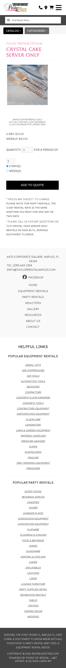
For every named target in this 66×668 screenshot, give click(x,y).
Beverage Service (33, 496)
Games (33, 545)
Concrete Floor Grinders (33, 397)
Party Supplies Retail (33, 589)
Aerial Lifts (33, 365)
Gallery (33, 309)
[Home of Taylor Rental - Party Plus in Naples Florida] (16, 8)
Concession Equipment (33, 518)
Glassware (33, 551)
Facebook (35, 277)
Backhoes (33, 386)
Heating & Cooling (33, 556)
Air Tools (33, 375)
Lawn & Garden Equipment (33, 430)
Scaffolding (33, 452)
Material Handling (33, 435)
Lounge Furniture (33, 583)
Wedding (33, 616)
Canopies (33, 502)
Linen (33, 578)
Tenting (33, 605)
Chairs (33, 507)
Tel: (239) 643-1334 (19, 265)
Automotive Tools (33, 381)
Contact (33, 327)
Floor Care (33, 419)
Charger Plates (33, 513)
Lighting (33, 573)
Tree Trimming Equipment (33, 462)
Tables (33, 600)
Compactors (33, 392)
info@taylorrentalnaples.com (31, 269)
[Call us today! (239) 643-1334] (41, 7)
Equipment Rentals (33, 291)
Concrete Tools (33, 403)
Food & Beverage (33, 540)
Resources (33, 315)
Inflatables (33, 567)
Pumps (33, 446)
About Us (33, 321)
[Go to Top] (61, 663)
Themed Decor (33, 611)
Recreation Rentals (33, 594)
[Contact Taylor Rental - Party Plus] (46, 7)
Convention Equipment (33, 523)
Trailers (33, 457)
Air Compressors (33, 370)
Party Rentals (33, 297)
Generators (33, 424)
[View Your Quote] (51, 7)
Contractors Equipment (33, 408)
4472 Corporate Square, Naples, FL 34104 (33, 259)
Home (33, 285)
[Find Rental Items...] (8, 20)
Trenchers (33, 468)
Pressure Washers (33, 441)
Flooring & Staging (33, 534)
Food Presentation (24, 43)
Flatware (33, 529)
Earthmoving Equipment (33, 413)
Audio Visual (33, 491)
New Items (33, 303)
